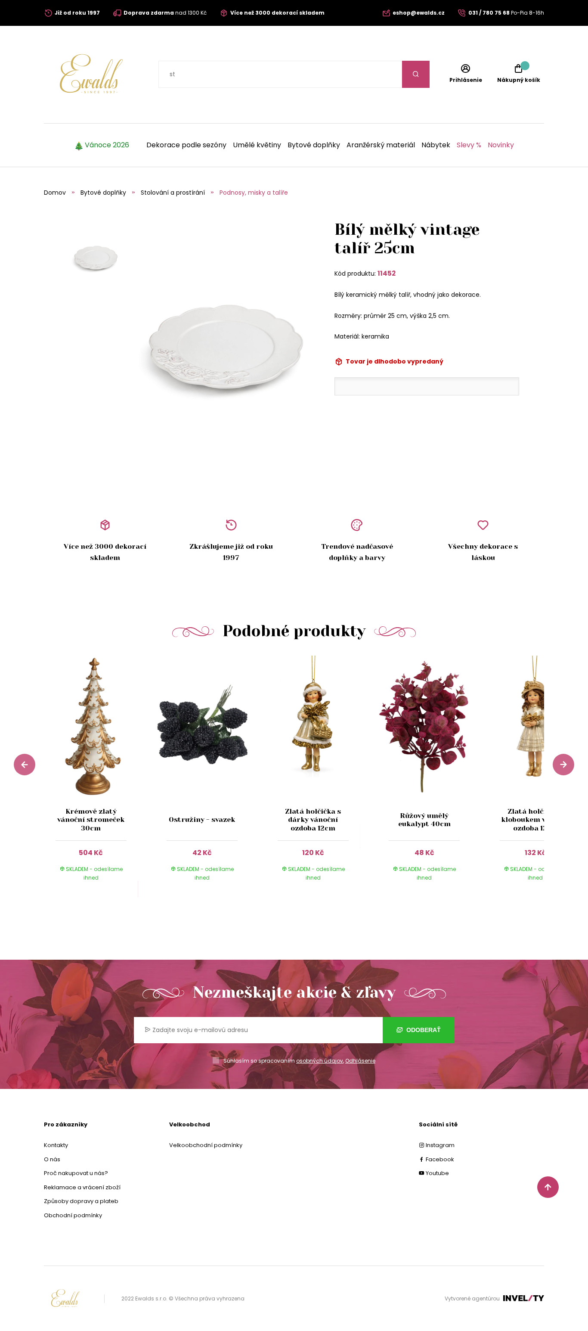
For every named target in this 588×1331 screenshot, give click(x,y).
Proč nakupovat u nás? (76, 1173)
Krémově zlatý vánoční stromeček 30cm (90, 819)
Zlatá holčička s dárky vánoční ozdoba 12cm (313, 819)
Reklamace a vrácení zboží (82, 1187)
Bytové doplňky (314, 145)
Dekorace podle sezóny (186, 145)
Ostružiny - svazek (202, 819)
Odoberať (423, 1029)
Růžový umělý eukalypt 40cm (424, 820)
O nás (52, 1159)
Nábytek (435, 145)
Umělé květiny (257, 145)
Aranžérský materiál (381, 145)
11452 (387, 273)
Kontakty (56, 1145)
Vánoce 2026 (107, 145)
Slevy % (469, 145)
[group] (99, 776)
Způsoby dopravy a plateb (81, 1201)
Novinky (501, 145)
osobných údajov (319, 1060)
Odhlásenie (360, 1060)
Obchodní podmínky (73, 1215)
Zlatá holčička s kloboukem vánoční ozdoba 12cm (535, 819)
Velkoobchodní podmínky (205, 1145)
